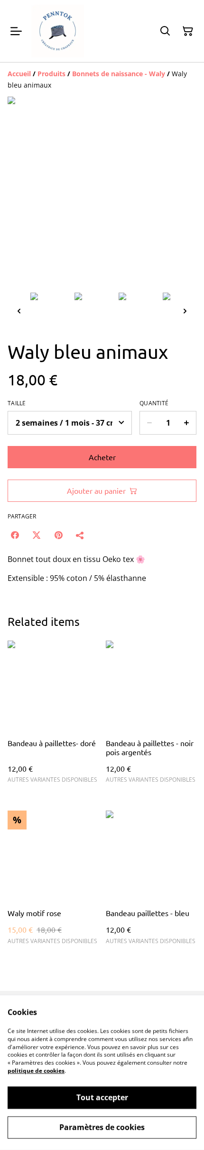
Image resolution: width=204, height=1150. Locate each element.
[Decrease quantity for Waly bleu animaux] (149, 423)
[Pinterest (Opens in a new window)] (58, 535)
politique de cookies (36, 1071)
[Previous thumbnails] (19, 311)
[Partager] (80, 535)
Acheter (102, 457)
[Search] (165, 31)
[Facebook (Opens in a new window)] (15, 535)
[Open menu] (16, 31)
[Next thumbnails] (185, 311)
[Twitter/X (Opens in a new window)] (36, 535)
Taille (17, 403)
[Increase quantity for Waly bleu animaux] (186, 423)
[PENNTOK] (57, 31)
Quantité (153, 403)
